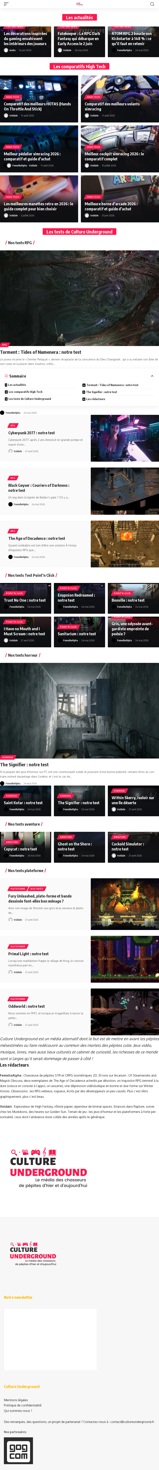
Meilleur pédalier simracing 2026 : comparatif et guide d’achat (32, 156)
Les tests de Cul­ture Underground (30, 398)
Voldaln (67, 50)
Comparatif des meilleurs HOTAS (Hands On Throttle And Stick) (37, 106)
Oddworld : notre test (27, 1006)
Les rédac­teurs (95, 399)
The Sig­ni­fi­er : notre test (101, 392)
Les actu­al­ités (17, 384)
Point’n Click (14, 593)
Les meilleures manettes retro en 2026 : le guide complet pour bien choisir (38, 206)
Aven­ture (12, 842)
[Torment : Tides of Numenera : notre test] (79, 298)
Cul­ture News (14, 26)
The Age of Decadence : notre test (37, 538)
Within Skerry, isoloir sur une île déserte (133, 800)
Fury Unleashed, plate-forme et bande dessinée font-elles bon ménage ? (40, 898)
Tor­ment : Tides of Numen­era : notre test (112, 385)
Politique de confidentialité (22, 1405)
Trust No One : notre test (25, 600)
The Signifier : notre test (25, 764)
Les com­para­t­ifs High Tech (25, 391)
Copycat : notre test (21, 848)
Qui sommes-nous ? (18, 1411)
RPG (4, 345)
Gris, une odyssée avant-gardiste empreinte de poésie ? (132, 628)
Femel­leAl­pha (124, 50)
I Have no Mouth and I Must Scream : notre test (25, 631)
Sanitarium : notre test (77, 633)
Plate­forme (18, 889)
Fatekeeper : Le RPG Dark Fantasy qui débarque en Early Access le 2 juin (79, 38)
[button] (7, 4)
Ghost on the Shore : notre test (75, 846)
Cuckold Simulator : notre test (128, 846)
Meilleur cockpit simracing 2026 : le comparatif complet (114, 156)
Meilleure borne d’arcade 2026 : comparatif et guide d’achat (111, 206)
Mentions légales (16, 1400)
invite (13, 50)
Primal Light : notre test (28, 953)
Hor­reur (7, 757)
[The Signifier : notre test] (79, 711)
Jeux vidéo (37, 889)
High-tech (12, 97)
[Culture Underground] (79, 4)
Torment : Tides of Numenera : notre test (41, 352)
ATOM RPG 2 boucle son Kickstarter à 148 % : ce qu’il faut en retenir (132, 38)
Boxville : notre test (128, 600)
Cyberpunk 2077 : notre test (32, 432)
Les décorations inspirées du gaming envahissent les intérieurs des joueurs (25, 38)
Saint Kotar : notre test (23, 802)
